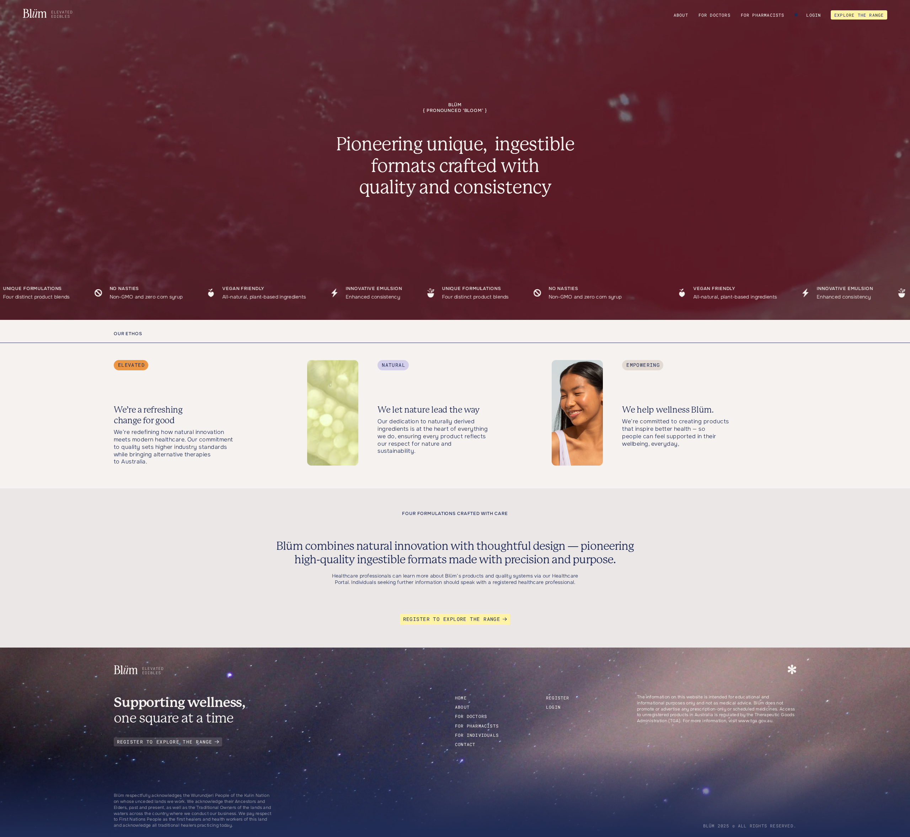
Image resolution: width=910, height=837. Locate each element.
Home (461, 698)
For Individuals (477, 735)
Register (557, 698)
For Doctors (714, 15)
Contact (465, 744)
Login (813, 15)
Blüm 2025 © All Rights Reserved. (749, 825)
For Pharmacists (763, 15)
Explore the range (859, 15)
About (681, 15)
